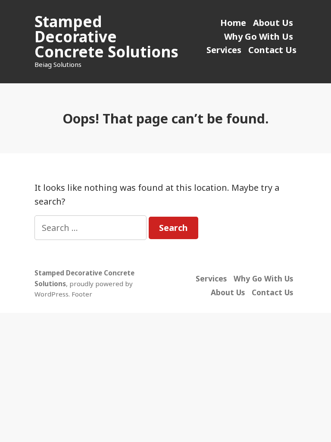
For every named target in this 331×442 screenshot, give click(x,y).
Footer (82, 294)
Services (223, 50)
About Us (273, 22)
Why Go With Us (258, 36)
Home (233, 22)
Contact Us (272, 50)
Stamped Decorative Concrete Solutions (106, 36)
